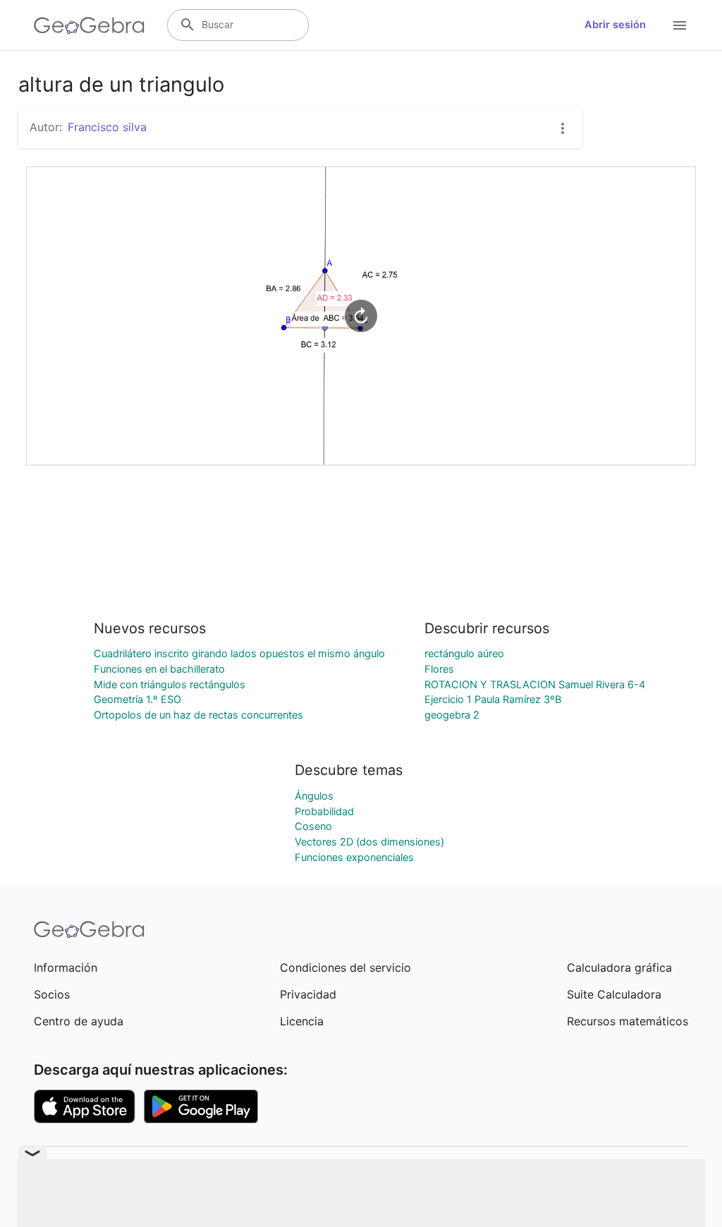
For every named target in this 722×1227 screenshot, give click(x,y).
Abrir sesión (615, 24)
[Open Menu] (679, 25)
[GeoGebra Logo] (89, 25)
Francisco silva (107, 127)
